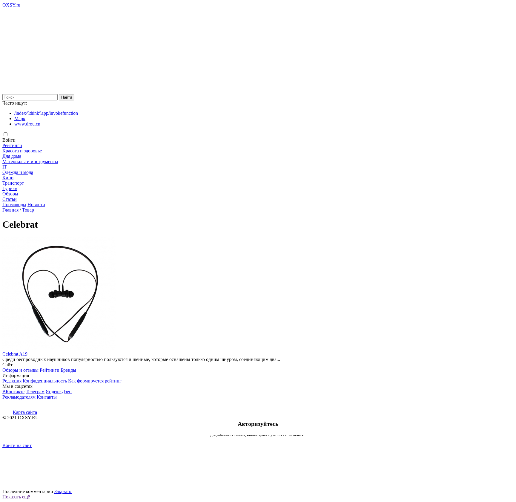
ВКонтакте (13, 391)
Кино (7, 177)
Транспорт (13, 183)
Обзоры (10, 193)
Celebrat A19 (14, 353)
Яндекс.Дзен (59, 391)
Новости (36, 204)
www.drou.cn (27, 123)
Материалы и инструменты (30, 161)
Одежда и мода (17, 172)
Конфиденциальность (45, 380)
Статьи (9, 199)
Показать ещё (16, 496)
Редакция (12, 380)
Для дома (11, 156)
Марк (19, 118)
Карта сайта (25, 412)
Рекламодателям (19, 397)
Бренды (68, 370)
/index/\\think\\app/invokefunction (46, 113)
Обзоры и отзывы (20, 370)
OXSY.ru (11, 4)
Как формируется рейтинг (95, 380)
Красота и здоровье (22, 150)
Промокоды (14, 204)
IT (4, 166)
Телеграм (35, 391)
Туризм (9, 188)
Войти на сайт (17, 445)
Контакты (47, 397)
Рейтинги (12, 145)
